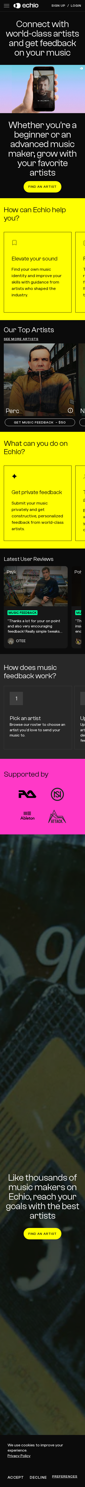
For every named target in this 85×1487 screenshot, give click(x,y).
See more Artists (21, 339)
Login (76, 5)
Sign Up (58, 5)
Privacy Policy (19, 1456)
